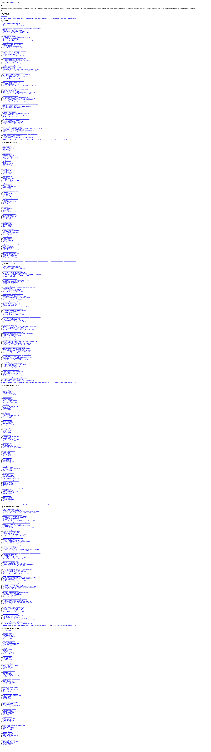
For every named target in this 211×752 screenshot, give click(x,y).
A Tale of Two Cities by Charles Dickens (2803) (12, 271)
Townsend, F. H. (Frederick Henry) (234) (11, 230)
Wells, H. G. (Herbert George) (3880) (10, 400)
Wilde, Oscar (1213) (7, 149)
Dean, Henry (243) (6, 227)
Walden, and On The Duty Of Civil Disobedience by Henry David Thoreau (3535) (19, 586)
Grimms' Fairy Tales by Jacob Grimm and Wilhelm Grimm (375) (16, 32)
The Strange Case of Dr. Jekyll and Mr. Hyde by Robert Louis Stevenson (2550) (19, 619)
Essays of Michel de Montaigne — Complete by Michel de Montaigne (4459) (18, 564)
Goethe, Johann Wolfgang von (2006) (10, 446)
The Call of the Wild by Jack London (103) (11, 126)
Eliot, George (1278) (7, 496)
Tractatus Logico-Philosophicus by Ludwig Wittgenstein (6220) (15, 542)
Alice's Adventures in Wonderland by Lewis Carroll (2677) (15, 273)
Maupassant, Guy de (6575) (8, 722)
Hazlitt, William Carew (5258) (9, 742)
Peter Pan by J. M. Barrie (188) (9, 66)
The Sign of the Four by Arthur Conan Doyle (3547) (13, 585)
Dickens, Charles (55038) (8, 631)
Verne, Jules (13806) (7, 657)
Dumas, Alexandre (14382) (8, 653)
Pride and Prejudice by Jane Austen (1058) (11, 23)
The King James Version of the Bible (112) (11, 117)
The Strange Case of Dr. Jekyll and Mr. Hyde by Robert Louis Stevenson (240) (19, 50)
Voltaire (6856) (6, 714)
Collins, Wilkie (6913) (7, 713)
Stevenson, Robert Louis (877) (9, 151)
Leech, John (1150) (7, 501)
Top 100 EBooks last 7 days (31, 18)
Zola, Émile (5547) (7, 736)
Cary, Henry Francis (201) (8, 246)
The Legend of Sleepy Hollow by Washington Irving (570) (14, 379)
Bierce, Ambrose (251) (7, 224)
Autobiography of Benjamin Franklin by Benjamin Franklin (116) (16, 113)
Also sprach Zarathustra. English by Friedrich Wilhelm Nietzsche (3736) (17, 578)
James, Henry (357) (7, 194)
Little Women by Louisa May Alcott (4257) (11, 566)
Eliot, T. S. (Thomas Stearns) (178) (10, 257)
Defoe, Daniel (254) (7, 223)
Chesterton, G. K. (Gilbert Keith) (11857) (11, 669)
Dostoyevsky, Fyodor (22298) (9, 641)
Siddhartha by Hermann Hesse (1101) (10, 311)
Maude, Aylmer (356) (7, 195)
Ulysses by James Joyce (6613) (9, 539)
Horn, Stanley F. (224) (7, 237)
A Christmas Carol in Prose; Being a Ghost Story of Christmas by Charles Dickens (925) (20, 326)
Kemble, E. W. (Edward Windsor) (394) (11, 180)
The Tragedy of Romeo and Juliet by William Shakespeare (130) (16, 97)
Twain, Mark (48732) (7, 633)
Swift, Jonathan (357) (7, 193)
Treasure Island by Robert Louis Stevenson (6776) (13, 538)
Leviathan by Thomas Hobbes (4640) (10, 561)
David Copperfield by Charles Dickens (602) (12, 373)
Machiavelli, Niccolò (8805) (8, 692)
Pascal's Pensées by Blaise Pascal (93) (10, 136)
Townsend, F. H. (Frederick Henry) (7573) (11, 705)
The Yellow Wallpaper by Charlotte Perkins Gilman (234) (14, 51)
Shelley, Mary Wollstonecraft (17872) (10, 644)
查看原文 (13, 2)
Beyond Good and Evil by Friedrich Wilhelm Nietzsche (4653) (15, 560)
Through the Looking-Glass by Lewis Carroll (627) (13, 371)
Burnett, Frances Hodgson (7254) (9, 709)
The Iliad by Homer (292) (8, 41)
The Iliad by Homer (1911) (8, 283)
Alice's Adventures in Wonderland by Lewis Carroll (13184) (15, 516)
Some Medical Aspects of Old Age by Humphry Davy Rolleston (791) (17, 343)
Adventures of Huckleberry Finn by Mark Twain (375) (14, 33)
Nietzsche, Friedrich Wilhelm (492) (10, 165)
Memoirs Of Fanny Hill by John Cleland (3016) (12, 604)
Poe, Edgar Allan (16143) (8, 648)
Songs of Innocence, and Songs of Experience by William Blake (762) (17, 350)
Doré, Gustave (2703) (7, 416)
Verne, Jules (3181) (7, 409)
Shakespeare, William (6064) (9, 393)
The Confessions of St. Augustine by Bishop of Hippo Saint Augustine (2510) (18, 623)
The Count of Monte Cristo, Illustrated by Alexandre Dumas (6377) (16, 541)
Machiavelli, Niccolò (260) (8, 217)
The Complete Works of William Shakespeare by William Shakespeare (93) (18, 137)
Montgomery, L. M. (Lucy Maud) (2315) (11, 436)
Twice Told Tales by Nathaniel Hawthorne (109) (12, 120)
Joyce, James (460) (7, 170)
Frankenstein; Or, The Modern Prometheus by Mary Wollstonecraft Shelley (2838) (19, 269)
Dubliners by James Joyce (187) (9, 68)
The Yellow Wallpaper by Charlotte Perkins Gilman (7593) (14, 534)
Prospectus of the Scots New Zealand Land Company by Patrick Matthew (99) (18, 130)
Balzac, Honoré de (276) (8, 210)
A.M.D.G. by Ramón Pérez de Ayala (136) (11, 91)
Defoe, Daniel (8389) (7, 698)
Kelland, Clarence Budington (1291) (10, 494)
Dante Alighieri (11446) (7, 674)
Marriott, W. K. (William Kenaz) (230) (11, 232)
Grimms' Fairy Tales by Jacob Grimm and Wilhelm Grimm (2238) (16, 275)
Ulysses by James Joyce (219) (9, 54)
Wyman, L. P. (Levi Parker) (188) (9, 252)
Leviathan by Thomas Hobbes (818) (10, 339)
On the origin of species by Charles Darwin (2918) (13, 608)
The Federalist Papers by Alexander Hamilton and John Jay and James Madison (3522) (20, 587)
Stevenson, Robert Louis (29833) (9, 636)
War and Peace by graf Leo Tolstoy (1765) (11, 286)
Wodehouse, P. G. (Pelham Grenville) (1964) (12, 447)
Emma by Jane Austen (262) (8, 45)
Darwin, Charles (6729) (7, 719)
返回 (19, 2)
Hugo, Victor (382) (7, 183)
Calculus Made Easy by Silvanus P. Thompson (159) (13, 81)
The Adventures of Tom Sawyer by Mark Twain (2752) (14, 272)
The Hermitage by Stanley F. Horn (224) (11, 53)
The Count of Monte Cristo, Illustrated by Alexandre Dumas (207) (16, 60)
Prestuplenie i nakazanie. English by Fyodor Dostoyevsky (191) (15, 65)
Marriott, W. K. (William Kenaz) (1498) (11, 471)
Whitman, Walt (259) (7, 221)
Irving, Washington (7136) (8, 712)
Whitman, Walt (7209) (7, 710)
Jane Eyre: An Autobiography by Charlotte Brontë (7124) (14, 535)
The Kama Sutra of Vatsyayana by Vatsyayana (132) (13, 94)
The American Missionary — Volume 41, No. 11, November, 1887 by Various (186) (20, 70)
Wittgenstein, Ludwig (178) (8, 256)
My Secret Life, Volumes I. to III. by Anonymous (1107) (14, 310)
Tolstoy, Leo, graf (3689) (8, 401)
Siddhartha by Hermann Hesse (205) (10, 61)
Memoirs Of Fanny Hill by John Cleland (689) (12, 363)
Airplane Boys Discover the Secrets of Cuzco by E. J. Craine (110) (16, 119)
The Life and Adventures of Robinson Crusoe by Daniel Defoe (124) (16, 103)
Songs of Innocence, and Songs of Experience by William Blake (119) (17, 109)
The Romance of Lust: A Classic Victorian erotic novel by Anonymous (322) (18, 40)
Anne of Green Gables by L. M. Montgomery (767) (13, 349)
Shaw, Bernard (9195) (7, 688)
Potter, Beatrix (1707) (7, 458)
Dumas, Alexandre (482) (8, 166)
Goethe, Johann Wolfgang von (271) (10, 212)
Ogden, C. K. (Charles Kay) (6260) (10, 727)
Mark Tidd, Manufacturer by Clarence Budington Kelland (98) (15, 132)
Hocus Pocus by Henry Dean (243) (10, 48)
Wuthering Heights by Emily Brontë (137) (11, 90)
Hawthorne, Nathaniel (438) (8, 178)
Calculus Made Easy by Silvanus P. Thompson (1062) (14, 314)
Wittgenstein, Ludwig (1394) (9, 484)
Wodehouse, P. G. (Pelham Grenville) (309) (11, 204)
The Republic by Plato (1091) (9, 312)
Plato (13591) (5, 658)
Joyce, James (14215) (7, 654)
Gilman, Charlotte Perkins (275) (9, 211)
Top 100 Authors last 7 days (43, 18)
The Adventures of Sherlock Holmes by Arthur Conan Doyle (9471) (16, 525)
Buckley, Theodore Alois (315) (9, 203)
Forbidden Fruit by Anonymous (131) (10, 96)
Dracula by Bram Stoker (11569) (9, 519)
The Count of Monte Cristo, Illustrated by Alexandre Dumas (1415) (16, 297)
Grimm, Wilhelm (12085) (8, 667)
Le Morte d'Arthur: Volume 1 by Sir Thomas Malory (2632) (15, 618)
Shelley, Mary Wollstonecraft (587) (10, 160)
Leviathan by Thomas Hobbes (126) (10, 100)
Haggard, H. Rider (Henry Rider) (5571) (11, 735)
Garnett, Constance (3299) (8, 407)
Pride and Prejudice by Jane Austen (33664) (11, 509)
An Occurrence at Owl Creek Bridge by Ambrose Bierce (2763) (15, 612)
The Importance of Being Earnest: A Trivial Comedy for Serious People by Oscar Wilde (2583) (22, 274)
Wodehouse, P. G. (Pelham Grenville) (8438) (12, 695)
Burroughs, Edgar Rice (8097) (9, 701)
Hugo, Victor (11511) (7, 673)
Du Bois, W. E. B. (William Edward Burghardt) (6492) (14, 725)
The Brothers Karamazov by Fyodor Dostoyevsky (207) (14, 59)
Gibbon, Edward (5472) (7, 739)
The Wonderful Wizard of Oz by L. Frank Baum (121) (14, 107)
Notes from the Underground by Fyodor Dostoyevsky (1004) (15, 321)
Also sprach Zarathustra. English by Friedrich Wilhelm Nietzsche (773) (17, 348)
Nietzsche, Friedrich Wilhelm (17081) (10, 646)
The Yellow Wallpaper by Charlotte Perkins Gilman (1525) (14, 292)
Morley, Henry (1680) (7, 460)
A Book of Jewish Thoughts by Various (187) (12, 67)
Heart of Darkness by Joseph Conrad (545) (11, 24)
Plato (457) (5, 171)
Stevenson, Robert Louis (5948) (9, 394)
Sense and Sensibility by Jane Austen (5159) (12, 551)
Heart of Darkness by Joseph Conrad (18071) (12, 510)
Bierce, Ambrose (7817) (8, 703)
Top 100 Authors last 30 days (70, 18)
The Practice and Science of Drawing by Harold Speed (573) (15, 378)
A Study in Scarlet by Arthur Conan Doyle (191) (12, 63)
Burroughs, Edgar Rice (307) (9, 206)
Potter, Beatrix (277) (7, 209)
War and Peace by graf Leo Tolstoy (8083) (11, 531)
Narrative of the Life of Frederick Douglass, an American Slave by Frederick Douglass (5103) (22, 553)
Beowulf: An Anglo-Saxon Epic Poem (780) (12, 345)
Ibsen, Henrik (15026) (7, 651)
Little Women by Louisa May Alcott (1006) (11, 319)
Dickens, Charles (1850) (8, 147)
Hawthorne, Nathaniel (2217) (9, 438)
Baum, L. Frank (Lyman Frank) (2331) (11, 433)
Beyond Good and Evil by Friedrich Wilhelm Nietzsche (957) (15, 324)
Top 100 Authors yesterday (18, 18)
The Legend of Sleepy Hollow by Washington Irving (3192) (15, 600)
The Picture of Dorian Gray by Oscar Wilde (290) (13, 43)
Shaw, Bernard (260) (7, 219)
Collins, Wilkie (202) (7, 245)
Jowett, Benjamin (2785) (8, 413)
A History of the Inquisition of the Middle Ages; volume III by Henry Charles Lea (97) (20, 134)
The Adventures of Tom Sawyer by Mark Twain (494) (14, 25)
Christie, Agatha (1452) (7, 474)
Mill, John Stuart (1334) (8, 490)
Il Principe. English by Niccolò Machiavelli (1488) (13, 294)
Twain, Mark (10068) (7, 390)
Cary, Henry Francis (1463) (8, 473)
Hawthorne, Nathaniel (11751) (9, 671)
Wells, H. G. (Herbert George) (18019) (11, 643)
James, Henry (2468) (7, 425)
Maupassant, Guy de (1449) (8, 475)
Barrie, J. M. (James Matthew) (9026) (10, 689)
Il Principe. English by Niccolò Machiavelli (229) (13, 52)
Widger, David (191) (7, 250)
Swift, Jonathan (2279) (7, 437)
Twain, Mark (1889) (7, 146)
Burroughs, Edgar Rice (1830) (9, 451)
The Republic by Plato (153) (8, 83)
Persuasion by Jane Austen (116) (9, 112)
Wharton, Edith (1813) (7, 452)
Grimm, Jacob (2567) (7, 420)
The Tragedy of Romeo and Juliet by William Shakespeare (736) (16, 354)
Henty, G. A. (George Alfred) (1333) (10, 491)
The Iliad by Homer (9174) (8, 526)
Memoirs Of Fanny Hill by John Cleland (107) (12, 122)
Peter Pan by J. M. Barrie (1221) (9, 305)
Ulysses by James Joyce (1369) (9, 302)
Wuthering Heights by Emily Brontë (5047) (11, 554)
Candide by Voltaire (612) (8, 372)
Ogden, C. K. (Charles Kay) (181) (10, 255)
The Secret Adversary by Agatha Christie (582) (12, 377)
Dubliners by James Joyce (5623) (9, 548)
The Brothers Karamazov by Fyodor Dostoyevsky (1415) (14, 298)
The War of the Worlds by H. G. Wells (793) (12, 342)
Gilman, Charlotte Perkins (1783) (9, 455)
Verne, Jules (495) (6, 164)
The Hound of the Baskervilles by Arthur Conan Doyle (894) (15, 328)
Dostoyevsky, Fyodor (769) (8, 155)
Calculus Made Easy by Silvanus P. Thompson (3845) (14, 574)
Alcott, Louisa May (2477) (8, 424)
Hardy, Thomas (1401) (7, 482)
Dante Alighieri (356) (7, 196)
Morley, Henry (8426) (7, 697)
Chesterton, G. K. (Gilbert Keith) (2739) (11, 415)
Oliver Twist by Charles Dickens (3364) (11, 593)
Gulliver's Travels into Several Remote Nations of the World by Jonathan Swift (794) (20, 341)
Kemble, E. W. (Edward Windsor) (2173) (11, 439)
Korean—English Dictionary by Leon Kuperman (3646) (14, 581)
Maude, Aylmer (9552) (7, 686)
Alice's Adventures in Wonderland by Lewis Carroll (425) (14, 31)
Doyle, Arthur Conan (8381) (8, 391)
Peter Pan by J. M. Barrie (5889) (9, 546)
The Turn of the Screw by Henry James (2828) (12, 609)
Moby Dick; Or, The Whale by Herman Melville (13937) (14, 513)
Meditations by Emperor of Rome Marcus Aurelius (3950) (14, 571)
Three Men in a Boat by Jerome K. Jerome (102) (12, 127)
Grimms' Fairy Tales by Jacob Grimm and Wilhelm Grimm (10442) (16, 523)
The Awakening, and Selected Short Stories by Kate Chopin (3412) (16, 589)
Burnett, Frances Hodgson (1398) (9, 483)
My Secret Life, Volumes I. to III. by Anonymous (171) (14, 73)
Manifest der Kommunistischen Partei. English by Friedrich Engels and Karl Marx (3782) (21, 577)
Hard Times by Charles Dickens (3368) (11, 591)
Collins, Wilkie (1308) (7, 493)
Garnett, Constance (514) (8, 163)
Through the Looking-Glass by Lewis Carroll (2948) (13, 607)
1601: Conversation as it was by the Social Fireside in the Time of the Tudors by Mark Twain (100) (23, 128)
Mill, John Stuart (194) (7, 248)
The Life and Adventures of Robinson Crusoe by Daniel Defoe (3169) (17, 601)
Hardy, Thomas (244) (7, 225)
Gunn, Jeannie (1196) (7, 498)
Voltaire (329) (6, 200)
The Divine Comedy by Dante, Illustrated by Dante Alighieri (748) (16, 351)
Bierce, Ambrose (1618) (8, 465)
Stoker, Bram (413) (7, 179)
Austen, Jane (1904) (7, 145)
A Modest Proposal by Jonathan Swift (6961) (12, 536)
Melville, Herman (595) (7, 158)
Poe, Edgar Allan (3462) (8, 404)
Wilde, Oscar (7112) (7, 392)
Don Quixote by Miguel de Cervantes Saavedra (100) (13, 129)
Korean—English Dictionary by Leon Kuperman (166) (14, 77)
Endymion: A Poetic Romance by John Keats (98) (13, 131)
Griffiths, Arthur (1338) (7, 489)
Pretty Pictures (4, 16)
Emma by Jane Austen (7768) (9, 533)
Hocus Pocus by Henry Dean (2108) (10, 279)
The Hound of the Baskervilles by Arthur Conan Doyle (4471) (15, 563)
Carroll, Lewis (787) (7, 153)
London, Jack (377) (7, 188)
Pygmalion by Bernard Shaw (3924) (10, 572)
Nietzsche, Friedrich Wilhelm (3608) (10, 402)
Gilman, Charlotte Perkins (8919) (9, 691)
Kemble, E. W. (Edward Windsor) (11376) (11, 675)
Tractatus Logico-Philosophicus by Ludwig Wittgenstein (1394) (15, 299)
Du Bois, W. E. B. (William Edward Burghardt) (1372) (14, 488)
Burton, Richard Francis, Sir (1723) (10, 456)
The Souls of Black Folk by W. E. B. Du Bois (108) (13, 121)
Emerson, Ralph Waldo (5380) (9, 740)
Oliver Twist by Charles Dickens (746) (10, 352)
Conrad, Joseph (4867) (7, 398)
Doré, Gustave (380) (7, 184)
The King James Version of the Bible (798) (11, 340)
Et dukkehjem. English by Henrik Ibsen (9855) (12, 524)
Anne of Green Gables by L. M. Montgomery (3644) (13, 583)
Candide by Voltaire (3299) (8, 596)
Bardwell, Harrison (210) (8, 241)
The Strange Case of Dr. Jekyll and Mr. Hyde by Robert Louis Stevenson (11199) (19, 520)
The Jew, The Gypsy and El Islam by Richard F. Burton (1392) (15, 301)
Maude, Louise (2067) (7, 443)
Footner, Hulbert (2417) (7, 430)
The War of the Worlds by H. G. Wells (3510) (12, 588)
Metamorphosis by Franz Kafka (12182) (11, 518)
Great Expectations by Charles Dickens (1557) (12, 290)
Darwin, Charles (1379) (7, 486)
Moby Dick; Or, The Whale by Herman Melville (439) (14, 30)
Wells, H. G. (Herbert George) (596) (10, 157)
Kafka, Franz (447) (7, 174)
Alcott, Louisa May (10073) (8, 681)
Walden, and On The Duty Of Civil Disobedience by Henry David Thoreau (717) (19, 357)
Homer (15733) (6, 650)
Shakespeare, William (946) (8, 150)
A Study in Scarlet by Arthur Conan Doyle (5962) (13, 545)
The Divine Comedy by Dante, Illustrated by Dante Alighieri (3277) (16, 598)
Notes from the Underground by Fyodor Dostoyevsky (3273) (15, 599)
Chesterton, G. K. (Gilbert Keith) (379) (11, 186)
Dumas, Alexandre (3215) (8, 408)
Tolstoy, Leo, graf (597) (8, 156)
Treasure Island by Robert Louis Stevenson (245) (13, 47)
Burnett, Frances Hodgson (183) (9, 254)
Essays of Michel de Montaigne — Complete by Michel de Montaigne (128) (18, 99)
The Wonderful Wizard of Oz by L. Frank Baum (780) (14, 347)
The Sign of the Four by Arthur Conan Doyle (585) (13, 375)
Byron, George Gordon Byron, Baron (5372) (12, 741)
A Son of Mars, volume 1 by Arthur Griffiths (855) (13, 332)
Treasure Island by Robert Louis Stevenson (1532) (13, 291)
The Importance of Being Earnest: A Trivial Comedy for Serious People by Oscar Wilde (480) (21, 28)
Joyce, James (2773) (7, 414)
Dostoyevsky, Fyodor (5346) (8, 395)
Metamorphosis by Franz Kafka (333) (10, 38)
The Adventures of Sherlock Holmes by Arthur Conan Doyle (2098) (16, 280)
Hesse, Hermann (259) (7, 222)
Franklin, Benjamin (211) (8, 240)
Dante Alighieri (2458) (7, 428)
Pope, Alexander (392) (7, 181)
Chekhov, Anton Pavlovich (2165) (10, 440)
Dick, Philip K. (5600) (7, 734)
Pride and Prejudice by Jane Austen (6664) (11, 266)
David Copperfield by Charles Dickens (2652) (12, 617)
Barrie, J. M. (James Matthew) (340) (10, 199)
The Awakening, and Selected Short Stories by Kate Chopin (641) (16, 368)
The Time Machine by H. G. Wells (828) (11, 337)
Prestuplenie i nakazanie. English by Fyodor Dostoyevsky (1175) (16, 306)
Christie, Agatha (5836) (7, 732)
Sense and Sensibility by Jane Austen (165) (11, 78)
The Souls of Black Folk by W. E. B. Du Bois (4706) (13, 558)
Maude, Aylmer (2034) (7, 445)
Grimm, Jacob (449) (7, 173)
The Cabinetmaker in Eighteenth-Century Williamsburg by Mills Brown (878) (18, 329)
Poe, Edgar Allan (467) (7, 169)
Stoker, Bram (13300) (7, 659)
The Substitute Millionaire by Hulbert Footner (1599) (13, 289)
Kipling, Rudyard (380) (7, 185)
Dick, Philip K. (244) (7, 226)
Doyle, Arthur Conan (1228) (8, 148)
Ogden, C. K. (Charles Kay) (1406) (10, 480)
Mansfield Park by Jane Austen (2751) (10, 614)
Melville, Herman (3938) (8, 399)
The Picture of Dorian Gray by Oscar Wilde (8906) (13, 528)
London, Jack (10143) (7, 680)
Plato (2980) (5, 410)
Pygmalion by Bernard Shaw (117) (10, 111)
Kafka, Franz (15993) (7, 649)
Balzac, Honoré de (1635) (8, 463)
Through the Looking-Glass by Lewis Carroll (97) (13, 135)
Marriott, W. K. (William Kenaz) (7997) (11, 702)
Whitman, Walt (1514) (7, 470)
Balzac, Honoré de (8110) (8, 699)
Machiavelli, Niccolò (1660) (8, 461)
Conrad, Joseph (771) (7, 154)
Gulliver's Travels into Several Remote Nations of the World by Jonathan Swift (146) (20, 85)
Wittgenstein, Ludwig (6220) (9, 728)
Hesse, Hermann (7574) (7, 704)
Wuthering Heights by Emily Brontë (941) (11, 325)
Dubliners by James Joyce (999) (9, 322)
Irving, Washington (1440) (8, 476)
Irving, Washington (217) (8, 238)
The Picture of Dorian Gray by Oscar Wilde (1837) (13, 284)
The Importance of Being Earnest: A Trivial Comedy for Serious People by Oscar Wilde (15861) (22, 511)
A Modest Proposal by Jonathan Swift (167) (11, 75)
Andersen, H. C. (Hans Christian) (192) (11, 249)
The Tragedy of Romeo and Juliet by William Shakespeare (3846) (16, 573)
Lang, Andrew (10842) (7, 678)
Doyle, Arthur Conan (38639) (9, 634)
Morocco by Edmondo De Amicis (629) (11, 370)
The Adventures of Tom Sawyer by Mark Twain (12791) (14, 517)
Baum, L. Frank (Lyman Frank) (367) (10, 191)
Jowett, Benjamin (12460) (8, 663)
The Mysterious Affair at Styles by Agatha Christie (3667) (14, 580)
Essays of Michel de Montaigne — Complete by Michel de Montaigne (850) (18, 333)
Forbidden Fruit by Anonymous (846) (10, 334)
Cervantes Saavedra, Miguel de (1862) (10, 450)
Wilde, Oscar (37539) (7, 635)
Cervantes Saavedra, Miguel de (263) (10, 215)
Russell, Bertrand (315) (7, 202)
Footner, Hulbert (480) (7, 168)
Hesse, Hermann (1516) (7, 469)
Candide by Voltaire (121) (8, 108)
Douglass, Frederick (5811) (8, 733)
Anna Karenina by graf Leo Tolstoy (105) (11, 123)
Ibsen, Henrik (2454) (7, 429)
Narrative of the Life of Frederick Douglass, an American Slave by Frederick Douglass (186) (21, 69)
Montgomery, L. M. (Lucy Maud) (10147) (11, 679)
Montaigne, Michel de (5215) (9, 743)
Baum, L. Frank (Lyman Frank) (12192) (11, 665)
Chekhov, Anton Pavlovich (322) (9, 201)
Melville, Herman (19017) (8, 642)
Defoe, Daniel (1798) (7, 454)
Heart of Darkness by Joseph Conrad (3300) (12, 267)
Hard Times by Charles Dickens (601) (10, 374)
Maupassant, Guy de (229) (8, 233)
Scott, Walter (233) (7, 231)
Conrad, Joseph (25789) (8, 638)
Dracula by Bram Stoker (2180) (9, 276)
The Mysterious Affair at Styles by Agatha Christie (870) (14, 330)
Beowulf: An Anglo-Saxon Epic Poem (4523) (12, 562)
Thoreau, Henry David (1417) (9, 477)
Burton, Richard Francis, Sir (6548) (10, 724)
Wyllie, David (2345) (7, 432)
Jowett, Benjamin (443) (7, 176)
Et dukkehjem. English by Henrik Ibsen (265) (12, 44)
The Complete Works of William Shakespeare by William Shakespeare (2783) (18, 610)
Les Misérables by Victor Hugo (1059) (10, 316)
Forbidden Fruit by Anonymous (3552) (10, 584)
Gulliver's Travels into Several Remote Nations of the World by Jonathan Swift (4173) (20, 568)
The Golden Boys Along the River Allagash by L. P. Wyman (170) (16, 74)
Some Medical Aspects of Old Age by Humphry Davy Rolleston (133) (17, 93)
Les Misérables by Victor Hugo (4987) (10, 556)
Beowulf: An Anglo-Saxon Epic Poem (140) (12, 88)
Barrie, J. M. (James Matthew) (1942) (10, 448)
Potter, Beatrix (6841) (7, 716)
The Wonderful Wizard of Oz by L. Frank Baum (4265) (14, 565)
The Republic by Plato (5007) (9, 555)
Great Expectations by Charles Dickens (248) (12, 46)
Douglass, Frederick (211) (8, 239)
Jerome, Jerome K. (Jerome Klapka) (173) (11, 259)
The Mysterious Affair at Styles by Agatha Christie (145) (14, 86)
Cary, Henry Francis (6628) (8, 720)
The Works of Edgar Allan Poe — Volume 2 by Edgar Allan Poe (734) (17, 355)
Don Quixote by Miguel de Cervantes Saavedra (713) (13, 358)
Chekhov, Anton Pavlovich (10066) (10, 682)
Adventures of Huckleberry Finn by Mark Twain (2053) (14, 281)
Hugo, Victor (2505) (7, 423)
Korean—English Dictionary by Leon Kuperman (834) (14, 335)
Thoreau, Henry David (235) (8, 229)
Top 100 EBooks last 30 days (57, 18)
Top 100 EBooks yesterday (6, 18)
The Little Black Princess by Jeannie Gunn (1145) (13, 309)
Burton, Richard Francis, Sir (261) (10, 216)
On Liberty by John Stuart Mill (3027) (10, 603)
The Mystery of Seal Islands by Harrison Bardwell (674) (14, 364)
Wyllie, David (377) (7, 187)
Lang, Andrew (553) (7, 161)
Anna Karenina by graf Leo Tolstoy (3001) (11, 606)
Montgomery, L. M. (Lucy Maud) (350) (11, 198)
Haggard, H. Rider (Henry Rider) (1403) (11, 481)
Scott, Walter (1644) (7, 462)
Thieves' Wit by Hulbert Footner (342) (10, 36)
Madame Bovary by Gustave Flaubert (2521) (12, 621)
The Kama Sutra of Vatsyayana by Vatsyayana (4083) (13, 570)
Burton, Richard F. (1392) (8, 485)
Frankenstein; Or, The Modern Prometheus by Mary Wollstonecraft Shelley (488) (19, 27)
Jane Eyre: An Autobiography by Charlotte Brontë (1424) (14, 296)
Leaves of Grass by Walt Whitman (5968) (11, 543)
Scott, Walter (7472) (7, 706)
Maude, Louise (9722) (7, 683)
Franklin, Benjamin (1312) (8, 492)
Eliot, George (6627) (7, 721)
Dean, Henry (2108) (7, 442)
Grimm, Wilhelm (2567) (8, 421)
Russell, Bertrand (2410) (8, 431)
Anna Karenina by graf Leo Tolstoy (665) (11, 366)
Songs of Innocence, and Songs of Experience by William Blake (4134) (17, 569)
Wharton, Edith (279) (7, 208)
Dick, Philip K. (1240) (7, 497)
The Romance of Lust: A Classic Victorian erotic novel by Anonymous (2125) (18, 278)
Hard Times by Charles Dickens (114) (10, 116)
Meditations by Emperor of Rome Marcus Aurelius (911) (14, 327)
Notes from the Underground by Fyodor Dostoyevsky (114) (15, 115)
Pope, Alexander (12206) (8, 664)
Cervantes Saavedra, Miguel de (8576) (10, 694)
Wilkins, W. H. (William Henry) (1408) (11, 478)
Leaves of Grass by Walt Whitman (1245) (11, 303)
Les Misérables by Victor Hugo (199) (10, 62)
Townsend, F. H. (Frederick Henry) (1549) (11, 468)
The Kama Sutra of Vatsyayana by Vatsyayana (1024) (13, 318)
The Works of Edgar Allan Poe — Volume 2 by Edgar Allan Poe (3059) (17, 602)
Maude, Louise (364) (7, 192)
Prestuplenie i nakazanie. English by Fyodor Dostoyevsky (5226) (16, 550)
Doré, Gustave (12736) (7, 661)
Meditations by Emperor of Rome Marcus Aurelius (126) (14, 101)
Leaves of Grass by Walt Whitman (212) (11, 56)
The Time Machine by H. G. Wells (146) (11, 84)
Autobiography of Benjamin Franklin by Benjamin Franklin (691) (16, 362)
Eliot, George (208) (7, 242)
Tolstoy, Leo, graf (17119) (8, 645)
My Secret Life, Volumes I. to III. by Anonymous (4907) (14, 557)
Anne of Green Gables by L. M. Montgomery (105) (13, 124)
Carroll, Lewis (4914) (7, 397)
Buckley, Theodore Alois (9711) (9, 684)
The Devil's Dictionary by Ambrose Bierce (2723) (13, 615)
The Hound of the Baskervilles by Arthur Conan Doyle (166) (15, 76)
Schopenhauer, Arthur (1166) (9, 499)
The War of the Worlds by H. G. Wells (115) (12, 114)
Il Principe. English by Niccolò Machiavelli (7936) (13, 532)
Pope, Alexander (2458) (7, 427)
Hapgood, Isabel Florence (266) (9, 214)
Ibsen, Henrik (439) (7, 177)
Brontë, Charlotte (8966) (8, 690)
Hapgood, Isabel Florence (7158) (9, 711)
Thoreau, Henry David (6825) (9, 718)
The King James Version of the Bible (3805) (12, 576)
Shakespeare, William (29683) (9, 637)
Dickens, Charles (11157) (8, 389)
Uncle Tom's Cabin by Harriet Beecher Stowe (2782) (13, 611)
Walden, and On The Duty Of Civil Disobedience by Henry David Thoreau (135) (19, 92)
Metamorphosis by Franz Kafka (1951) (11, 282)
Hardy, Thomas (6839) (7, 717)
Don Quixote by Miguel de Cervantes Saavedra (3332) (14, 594)
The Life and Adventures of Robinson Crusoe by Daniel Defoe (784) (16, 344)
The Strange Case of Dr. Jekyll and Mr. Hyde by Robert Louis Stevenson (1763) (19, 287)
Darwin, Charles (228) (7, 234)
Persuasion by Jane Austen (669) (9, 365)
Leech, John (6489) (7, 726)
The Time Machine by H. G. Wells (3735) (11, 579)
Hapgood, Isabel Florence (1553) (9, 467)
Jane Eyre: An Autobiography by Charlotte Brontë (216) (14, 55)
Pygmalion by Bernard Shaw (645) (10, 367)
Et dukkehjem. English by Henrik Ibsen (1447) (12, 295)
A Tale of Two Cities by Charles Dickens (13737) (13, 515)
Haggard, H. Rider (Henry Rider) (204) (11, 244)
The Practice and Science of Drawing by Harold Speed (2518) (15, 622)
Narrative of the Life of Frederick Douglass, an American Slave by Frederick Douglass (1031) (22, 317)
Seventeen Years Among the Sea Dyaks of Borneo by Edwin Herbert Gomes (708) (19, 359)
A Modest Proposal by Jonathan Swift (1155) (12, 307)
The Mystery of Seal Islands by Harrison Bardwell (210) (14, 58)
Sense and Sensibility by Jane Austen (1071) (12, 313)
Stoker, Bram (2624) (7, 418)
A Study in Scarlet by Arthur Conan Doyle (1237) (13, 304)
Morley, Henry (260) (7, 218)
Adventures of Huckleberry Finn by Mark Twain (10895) (14, 522)
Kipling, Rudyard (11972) (8, 668)
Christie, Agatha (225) (7, 236)
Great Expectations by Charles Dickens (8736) (12, 530)
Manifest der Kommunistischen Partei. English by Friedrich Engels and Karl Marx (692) (20, 360)
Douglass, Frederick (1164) (8, 500)
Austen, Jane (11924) (7, 387)
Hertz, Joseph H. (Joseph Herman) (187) (11, 253)
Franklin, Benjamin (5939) (8, 730)
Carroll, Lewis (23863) (7, 640)
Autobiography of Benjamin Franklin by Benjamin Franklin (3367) (16, 592)
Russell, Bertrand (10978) (8, 676)
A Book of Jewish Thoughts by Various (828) (12, 336)
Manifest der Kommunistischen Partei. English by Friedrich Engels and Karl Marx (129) (20, 98)
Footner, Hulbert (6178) (7, 729)
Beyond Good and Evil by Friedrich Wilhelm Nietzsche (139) (15, 89)
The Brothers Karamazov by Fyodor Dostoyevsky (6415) (14, 540)
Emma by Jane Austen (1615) (9, 288)
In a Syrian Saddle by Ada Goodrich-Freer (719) (12, 356)
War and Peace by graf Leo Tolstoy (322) (11, 39)
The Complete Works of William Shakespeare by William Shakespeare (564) (18, 380)
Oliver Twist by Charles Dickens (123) (10, 105)
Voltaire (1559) (6, 466)
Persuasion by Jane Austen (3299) (9, 595)
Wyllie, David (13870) (7, 656)
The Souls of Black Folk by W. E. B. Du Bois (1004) (13, 320)
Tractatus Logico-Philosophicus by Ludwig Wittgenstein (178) (15, 71)
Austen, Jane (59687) (7, 630)
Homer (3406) (6, 405)
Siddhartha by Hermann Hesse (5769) (10, 547)
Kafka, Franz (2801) (7, 412)
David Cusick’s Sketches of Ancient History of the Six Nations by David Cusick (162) (20, 79)
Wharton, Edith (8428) (7, 696)
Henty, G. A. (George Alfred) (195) (10, 247)
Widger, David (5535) (7, 737)
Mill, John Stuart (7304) (8, 707)
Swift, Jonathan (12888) (8, 660)
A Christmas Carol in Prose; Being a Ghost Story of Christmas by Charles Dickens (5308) (21, 549)
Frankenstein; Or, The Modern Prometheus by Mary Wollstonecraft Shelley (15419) (19, 512)
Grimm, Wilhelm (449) (7, 172)
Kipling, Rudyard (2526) (8, 422)
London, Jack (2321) (7, 435)
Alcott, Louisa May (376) (8, 189)
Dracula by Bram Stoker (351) (9, 35)
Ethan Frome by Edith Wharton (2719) (10, 616)
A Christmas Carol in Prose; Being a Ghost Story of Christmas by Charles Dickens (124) (20, 104)
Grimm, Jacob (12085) (7, 666)
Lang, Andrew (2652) (7, 417)
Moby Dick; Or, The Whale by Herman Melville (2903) (14, 268)
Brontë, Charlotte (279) (7, 207)
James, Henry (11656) (7, 672)
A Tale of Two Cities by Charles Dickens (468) (12, 29)
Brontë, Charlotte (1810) (8, 453)
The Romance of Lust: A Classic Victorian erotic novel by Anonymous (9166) (18, 527)
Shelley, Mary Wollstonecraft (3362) (10, 406)
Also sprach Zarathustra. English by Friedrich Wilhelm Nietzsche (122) (17, 106)
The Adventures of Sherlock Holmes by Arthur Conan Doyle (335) (16, 37)
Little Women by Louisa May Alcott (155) (11, 82)
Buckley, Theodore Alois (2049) (9, 444)
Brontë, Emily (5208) (7, 744)
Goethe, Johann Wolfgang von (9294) (10, 687)
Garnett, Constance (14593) (8, 652)
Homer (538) (5, 162)
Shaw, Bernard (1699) (7, 459)
